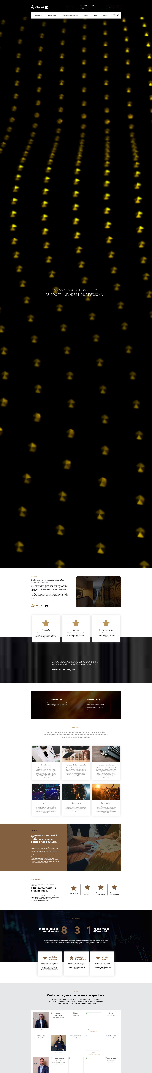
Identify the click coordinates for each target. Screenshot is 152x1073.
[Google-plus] (118, 15)
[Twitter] (115, 15)
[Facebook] (113, 15)
